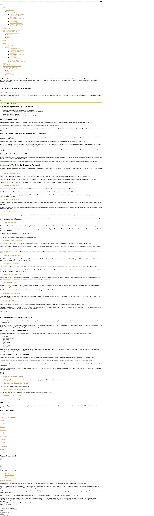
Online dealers (7, 116)
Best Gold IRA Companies (10, 31)
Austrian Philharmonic (15, 13)
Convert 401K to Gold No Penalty (12, 30)
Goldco (8, 36)
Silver (4, 27)
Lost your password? (5, 515)
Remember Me (5, 512)
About (4, 7)
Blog (4, 40)
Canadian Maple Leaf (15, 15)
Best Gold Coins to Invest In (17, 14)
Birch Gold (9, 34)
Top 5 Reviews (10, 38)
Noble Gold (9, 37)
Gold (4, 8)
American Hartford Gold (12, 33)
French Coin (13, 17)
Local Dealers (6, 28)
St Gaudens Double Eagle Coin (18, 25)
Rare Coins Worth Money (16, 24)
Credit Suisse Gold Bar (70, 266)
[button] (51, 173)
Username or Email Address (7, 508)
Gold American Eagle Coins (17, 18)
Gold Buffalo (13, 20)
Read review (3, 420)
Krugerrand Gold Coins (16, 23)
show (14, 103)
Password (2, 510)
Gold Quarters (13, 21)
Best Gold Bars (10, 10)
